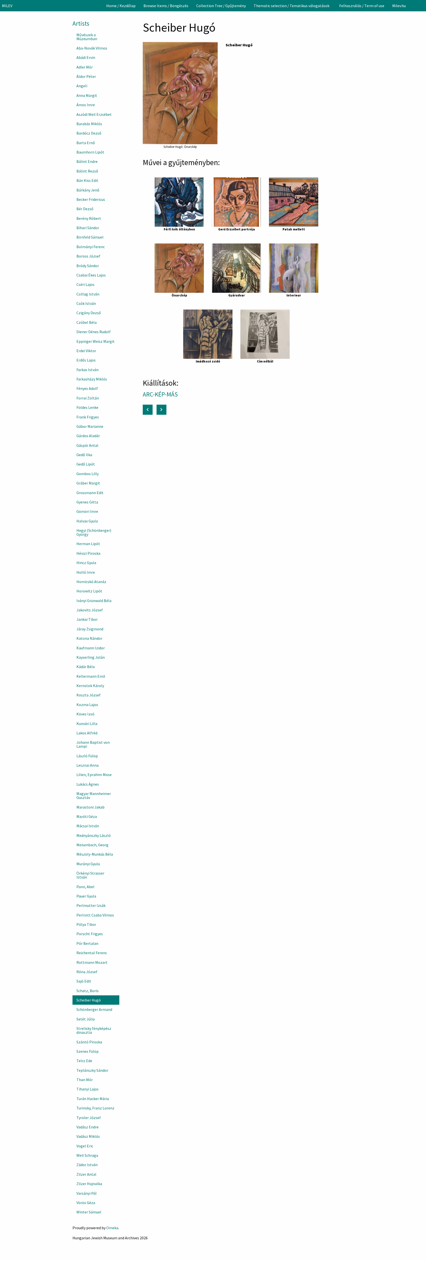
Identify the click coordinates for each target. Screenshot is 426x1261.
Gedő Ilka (84, 454)
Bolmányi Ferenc (90, 246)
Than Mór (84, 1079)
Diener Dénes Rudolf (93, 331)
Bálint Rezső (87, 171)
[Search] (422, 5)
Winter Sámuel (88, 1211)
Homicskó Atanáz (91, 581)
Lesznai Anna (87, 765)
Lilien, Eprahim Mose (94, 774)
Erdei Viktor (86, 350)
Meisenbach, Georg (92, 844)
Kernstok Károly (90, 685)
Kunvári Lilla (86, 723)
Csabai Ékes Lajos (91, 275)
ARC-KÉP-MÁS (161, 394)
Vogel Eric (84, 1145)
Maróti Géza (86, 816)
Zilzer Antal (86, 1174)
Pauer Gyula (86, 896)
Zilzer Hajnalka (89, 1183)
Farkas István (87, 369)
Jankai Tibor (87, 619)
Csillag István (87, 294)
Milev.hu (399, 5)
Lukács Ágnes (87, 784)
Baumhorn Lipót (90, 152)
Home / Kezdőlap (121, 5)
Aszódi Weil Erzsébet (94, 114)
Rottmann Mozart (91, 962)
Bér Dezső (84, 208)
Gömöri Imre (87, 511)
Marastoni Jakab (90, 807)
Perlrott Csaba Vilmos (95, 915)
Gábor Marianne (89, 426)
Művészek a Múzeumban (86, 36)
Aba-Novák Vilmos (91, 48)
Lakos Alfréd (86, 732)
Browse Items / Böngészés (165, 5)
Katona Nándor (89, 638)
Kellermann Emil (90, 676)
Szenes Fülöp (87, 1051)
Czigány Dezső (88, 312)
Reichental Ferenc (91, 952)
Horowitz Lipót (89, 590)
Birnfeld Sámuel (90, 237)
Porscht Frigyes (89, 933)
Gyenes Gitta (87, 502)
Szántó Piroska (89, 1041)
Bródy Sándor (87, 265)
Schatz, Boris (87, 990)
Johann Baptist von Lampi (93, 744)
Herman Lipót (88, 543)
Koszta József (88, 694)
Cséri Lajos (85, 284)
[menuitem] (121, 5)
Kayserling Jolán (90, 657)
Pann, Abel (85, 886)
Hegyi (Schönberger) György (93, 532)
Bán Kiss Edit (87, 180)
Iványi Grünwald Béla (93, 600)
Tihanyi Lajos (87, 1089)
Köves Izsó (85, 713)
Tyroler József (88, 1117)
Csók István (86, 303)
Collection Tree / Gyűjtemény (221, 5)
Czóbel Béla (86, 322)
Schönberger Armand (94, 1009)
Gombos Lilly (87, 473)
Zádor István (87, 1164)
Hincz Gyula (86, 562)
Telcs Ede (84, 1060)
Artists (80, 23)
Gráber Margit (88, 483)
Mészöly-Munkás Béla (94, 854)
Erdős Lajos (86, 360)
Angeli (81, 85)
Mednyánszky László (93, 835)
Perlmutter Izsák (91, 905)
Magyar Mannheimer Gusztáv (93, 795)
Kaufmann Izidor (90, 647)
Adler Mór (84, 67)
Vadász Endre (87, 1126)
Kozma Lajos (87, 704)
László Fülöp (87, 755)
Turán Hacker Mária (92, 1098)
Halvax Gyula (87, 520)
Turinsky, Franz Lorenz (95, 1108)
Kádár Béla (85, 666)
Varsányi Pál (86, 1193)
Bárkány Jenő (87, 190)
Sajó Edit (83, 981)
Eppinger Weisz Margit (95, 341)
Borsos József (88, 256)
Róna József (86, 971)
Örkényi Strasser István (90, 875)
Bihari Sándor (87, 227)
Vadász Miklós (88, 1136)
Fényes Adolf (87, 388)
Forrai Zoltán (87, 398)
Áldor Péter (86, 76)
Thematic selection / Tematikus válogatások (291, 5)
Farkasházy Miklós (91, 379)
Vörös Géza (85, 1202)
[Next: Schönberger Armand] (161, 410)
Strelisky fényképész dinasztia (93, 1030)
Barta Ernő (85, 142)
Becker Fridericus (90, 199)
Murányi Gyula (88, 863)
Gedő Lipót (85, 464)
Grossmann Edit (90, 492)
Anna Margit (86, 95)
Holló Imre (85, 572)
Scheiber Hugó (88, 1000)
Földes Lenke (87, 407)
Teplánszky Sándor (92, 1070)
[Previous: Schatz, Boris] (148, 410)
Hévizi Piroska (88, 553)
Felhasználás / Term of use (361, 5)
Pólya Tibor (86, 924)
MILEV (7, 5)
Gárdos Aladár (88, 435)
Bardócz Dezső (88, 133)
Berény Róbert (88, 218)
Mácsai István (87, 825)
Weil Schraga (87, 1155)
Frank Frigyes (87, 417)
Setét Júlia (85, 1019)
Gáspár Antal (87, 445)
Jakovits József (89, 609)
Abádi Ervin (85, 57)
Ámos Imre (85, 104)
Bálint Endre (87, 161)
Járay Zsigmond (89, 628)
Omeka (112, 1227)
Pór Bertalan (87, 943)
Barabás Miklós (89, 123)
